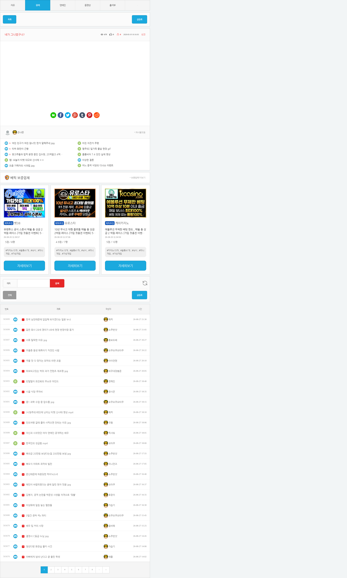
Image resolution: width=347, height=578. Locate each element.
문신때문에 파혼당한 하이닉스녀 (42, 474)
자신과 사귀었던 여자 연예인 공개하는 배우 (47, 433)
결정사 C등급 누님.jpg (37, 536)
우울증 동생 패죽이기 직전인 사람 (42, 350)
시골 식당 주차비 (34, 391)
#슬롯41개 (24, 250)
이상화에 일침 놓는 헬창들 (39, 505)
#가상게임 (16, 253)
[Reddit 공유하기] (96, 115)
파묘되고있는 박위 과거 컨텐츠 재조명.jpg (47, 371)
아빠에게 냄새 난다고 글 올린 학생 (43, 556)
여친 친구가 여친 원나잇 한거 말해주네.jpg (33, 143)
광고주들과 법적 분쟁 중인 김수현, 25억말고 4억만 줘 (37, 154)
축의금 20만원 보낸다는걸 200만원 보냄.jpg (48, 453)
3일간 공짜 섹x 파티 (36, 515)
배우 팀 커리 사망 (34, 525)
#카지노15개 (11, 250)
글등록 (139, 19)
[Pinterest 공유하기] (89, 115)
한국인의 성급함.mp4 (37, 443)
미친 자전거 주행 (90, 143)
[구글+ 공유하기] (75, 115)
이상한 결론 (88, 160)
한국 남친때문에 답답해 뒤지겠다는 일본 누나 (48, 319)
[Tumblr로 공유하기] (82, 115)
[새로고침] (145, 283)
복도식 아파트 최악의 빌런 (39, 464)
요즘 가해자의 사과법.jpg (22, 165)
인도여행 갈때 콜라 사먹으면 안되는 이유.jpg (48, 422)
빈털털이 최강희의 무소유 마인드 (42, 381)
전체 (9, 295)
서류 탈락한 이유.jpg (36, 340)
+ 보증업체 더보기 (137, 177)
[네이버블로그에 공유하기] (53, 115)
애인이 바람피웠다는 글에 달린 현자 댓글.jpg (48, 484)
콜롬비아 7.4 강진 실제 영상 (96, 154)
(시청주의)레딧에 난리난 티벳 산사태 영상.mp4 (49, 412)
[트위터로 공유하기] (68, 115)
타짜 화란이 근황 (20, 148)
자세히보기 (24, 266)
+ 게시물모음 (139, 132)
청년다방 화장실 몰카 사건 (39, 546)
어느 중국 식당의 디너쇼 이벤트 (97, 165)
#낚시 (33, 250)
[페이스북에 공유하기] (60, 115)
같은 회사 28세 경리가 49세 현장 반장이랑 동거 (50, 329)
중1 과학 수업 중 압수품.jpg (40, 402)
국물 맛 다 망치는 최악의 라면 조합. (43, 360)
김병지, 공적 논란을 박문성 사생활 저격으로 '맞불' (51, 494)
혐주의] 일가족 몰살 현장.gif (96, 148)
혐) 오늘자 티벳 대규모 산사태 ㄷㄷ (26, 160)
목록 (9, 19)
